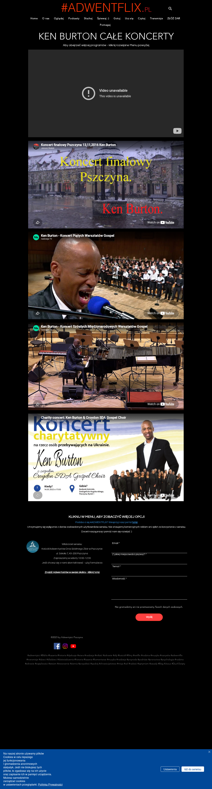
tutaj (134, 522)
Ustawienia (170, 769)
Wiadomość (118, 578)
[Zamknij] (209, 752)
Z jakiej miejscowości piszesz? (128, 554)
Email (115, 543)
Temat (116, 566)
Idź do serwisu (192, 769)
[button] (74, 18)
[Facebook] (57, 646)
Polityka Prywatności (50, 784)
